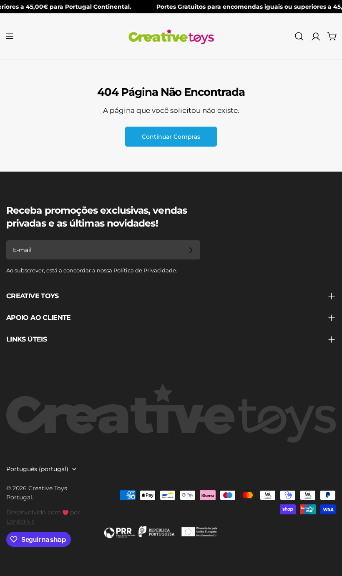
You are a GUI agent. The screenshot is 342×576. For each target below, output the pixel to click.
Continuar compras (171, 136)
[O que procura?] (299, 36)
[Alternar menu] (9, 36)
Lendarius (20, 521)
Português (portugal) (37, 469)
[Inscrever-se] (190, 250)
